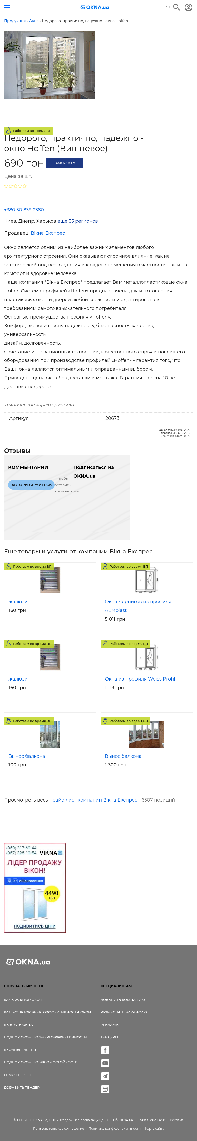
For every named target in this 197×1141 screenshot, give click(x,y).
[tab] (74, 221)
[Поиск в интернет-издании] (176, 7)
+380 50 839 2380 (24, 210)
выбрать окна (18, 1025)
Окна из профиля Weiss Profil (140, 679)
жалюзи (18, 602)
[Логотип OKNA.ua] (94, 8)
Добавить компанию (123, 999)
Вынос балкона (26, 756)
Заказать (65, 163)
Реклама (110, 1025)
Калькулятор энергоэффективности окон (47, 1012)
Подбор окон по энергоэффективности (45, 1037)
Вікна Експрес (48, 233)
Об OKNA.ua (123, 1120)
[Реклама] (35, 888)
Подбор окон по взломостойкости (41, 1062)
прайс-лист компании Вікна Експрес (93, 800)
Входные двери (20, 1050)
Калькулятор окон (23, 999)
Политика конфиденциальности (114, 1129)
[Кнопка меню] (7, 7)
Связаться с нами (151, 1120)
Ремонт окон (17, 1075)
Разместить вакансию (124, 1012)
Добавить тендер (22, 1087)
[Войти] (188, 7)
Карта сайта (154, 1129)
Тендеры (109, 1037)
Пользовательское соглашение (58, 1129)
